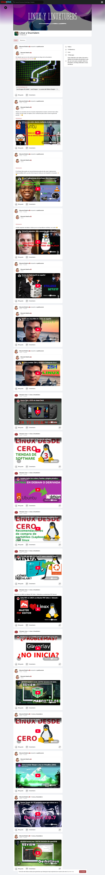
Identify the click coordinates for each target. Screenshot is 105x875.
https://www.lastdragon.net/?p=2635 (25, 59)
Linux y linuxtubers (35, 394)
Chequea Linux (23, 394)
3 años (20, 48)
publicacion (40, 46)
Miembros (22, 40)
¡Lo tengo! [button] (82, 871)
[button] (28, 2)
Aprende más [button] (70, 871)
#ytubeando (19, 118)
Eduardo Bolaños (24, 46)
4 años (20, 155)
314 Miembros (71, 49)
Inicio (15, 40)
